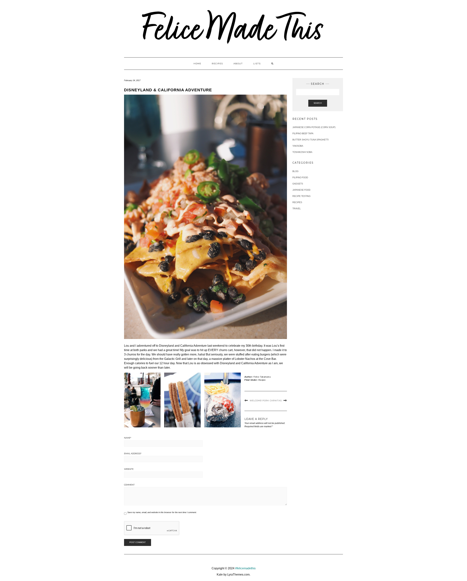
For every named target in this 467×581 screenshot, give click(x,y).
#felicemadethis (245, 568)
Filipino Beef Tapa (302, 133)
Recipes (217, 63)
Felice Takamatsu (262, 377)
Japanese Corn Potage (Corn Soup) (313, 127)
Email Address (132, 453)
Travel (296, 208)
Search (318, 103)
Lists (257, 63)
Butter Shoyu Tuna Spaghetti (310, 139)
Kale (220, 574)
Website (129, 469)
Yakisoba (297, 146)
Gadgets (297, 183)
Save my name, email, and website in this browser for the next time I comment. (162, 512)
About (238, 63)
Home (197, 63)
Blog (295, 171)
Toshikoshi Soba (302, 152)
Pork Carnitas (272, 400)
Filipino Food (300, 177)
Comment (129, 484)
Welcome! (256, 400)
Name (127, 438)
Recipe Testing (301, 196)
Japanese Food (301, 190)
